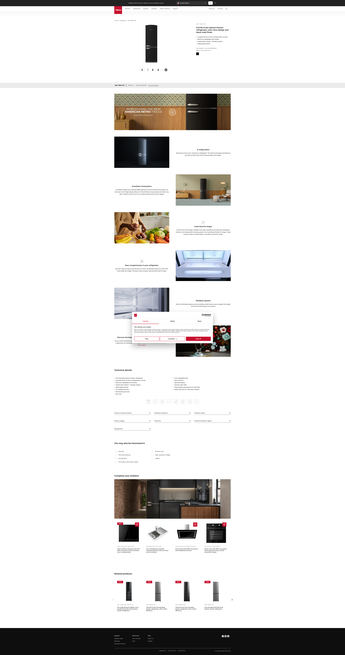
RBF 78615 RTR (119, 85)
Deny (146, 339)
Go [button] (210, 3)
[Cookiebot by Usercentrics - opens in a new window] (203, 315)
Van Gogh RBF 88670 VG (125, 605)
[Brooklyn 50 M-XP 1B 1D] (158, 533)
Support (175, 8)
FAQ (133, 641)
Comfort (154, 8)
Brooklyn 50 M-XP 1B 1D (154, 546)
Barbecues (136, 8)
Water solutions (165, 8)
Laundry (145, 8)
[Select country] (230, 9)
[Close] (215, 3)
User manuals (136, 638)
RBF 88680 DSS (180, 605)
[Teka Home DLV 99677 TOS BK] (187, 533)
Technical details (141, 85)
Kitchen (127, 8)
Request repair (118, 638)
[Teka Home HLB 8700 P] (216, 533)
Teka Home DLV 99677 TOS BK (185, 546)
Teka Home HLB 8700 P (212, 546)
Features (131, 85)
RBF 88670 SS (209, 605)
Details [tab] (172, 321)
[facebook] (223, 636)
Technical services (119, 643)
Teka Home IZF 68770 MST (126, 546)
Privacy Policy (172, 650)
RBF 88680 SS (150, 605)
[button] (191, 3)
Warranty (117, 641)
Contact (220, 8)
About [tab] (199, 321)
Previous (113, 600)
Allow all (198, 339)
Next (163, 70)
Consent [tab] (145, 321)
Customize (171, 339)
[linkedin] (228, 636)
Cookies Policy (182, 650)
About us (212, 8)
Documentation (153, 85)
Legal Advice (162, 650)
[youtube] (225, 636)
